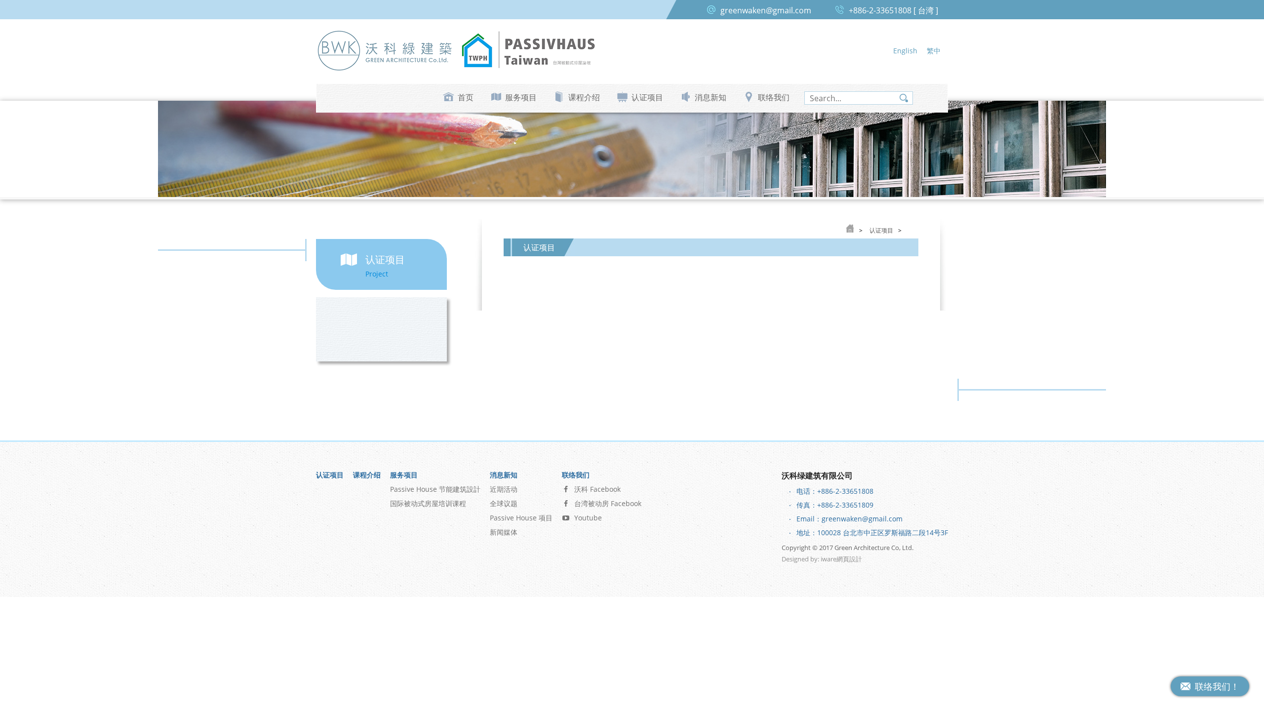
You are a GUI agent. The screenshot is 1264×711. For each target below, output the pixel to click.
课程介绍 (584, 97)
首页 (466, 97)
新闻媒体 (503, 532)
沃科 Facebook (597, 489)
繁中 (934, 50)
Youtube (588, 517)
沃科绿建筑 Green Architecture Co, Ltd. (385, 50)
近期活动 (503, 489)
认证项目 (647, 97)
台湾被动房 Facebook (607, 503)
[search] (858, 98)
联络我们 (774, 97)
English (905, 50)
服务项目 (521, 97)
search (904, 98)
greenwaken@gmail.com (765, 10)
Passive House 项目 (521, 517)
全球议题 (503, 503)
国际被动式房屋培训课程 (428, 503)
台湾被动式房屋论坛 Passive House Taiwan (528, 50)
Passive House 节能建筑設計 (435, 489)
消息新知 (710, 97)
